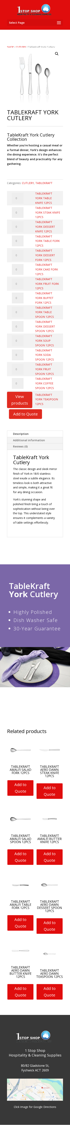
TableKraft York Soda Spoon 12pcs (44, 354)
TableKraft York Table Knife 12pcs (43, 198)
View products (19, 400)
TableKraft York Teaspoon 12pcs (46, 399)
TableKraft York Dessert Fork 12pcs (45, 255)
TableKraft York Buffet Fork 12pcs (44, 297)
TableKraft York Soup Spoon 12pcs (44, 340)
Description (21, 434)
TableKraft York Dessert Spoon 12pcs (45, 326)
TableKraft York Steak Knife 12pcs (47, 212)
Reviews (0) (20, 446)
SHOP (10, 47)
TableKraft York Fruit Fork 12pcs (47, 283)
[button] (56, 53)
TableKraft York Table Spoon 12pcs (44, 312)
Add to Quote (25, 414)
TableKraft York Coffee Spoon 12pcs (44, 383)
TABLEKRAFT (43, 183)
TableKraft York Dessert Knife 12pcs (45, 226)
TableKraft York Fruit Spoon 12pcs (44, 369)
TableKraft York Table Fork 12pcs (47, 241)
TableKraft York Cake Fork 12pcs (46, 269)
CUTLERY (21, 47)
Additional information (29, 440)
